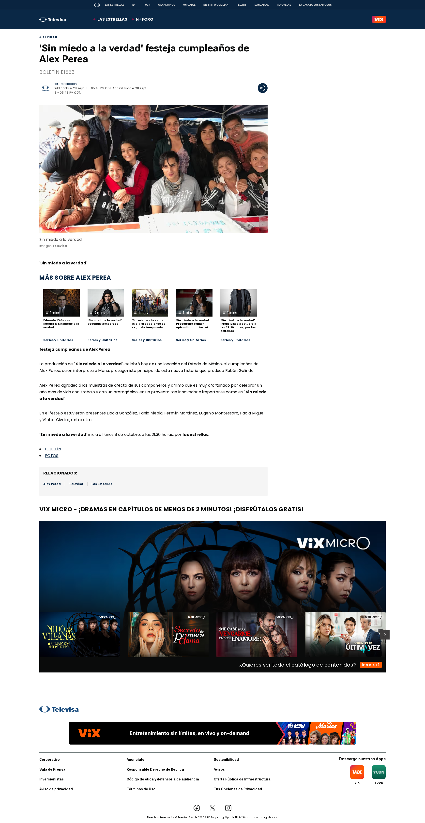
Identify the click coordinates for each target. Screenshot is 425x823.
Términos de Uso (141, 789)
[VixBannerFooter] (212, 733)
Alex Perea (48, 37)
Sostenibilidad (226, 760)
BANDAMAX (262, 4)
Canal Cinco (166, 4)
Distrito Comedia (215, 4)
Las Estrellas (114, 4)
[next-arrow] (385, 635)
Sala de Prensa (52, 769)
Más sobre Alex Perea (75, 278)
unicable (189, 4)
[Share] (263, 88)
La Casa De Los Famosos (315, 4)
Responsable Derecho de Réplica (155, 769)
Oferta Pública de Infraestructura (242, 779)
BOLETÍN (53, 449)
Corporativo (49, 760)
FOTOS (51, 455)
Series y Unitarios (58, 340)
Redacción (68, 84)
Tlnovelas (283, 4)
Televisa (76, 484)
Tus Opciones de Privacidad (238, 789)
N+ (133, 4)
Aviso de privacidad (56, 789)
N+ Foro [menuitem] (144, 19)
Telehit (241, 4)
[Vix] (379, 19)
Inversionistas (51, 779)
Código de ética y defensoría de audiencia (163, 779)
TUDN (146, 4)
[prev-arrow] (36, 635)
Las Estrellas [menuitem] (112, 19)
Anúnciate (135, 760)
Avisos (219, 769)
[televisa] (52, 19)
